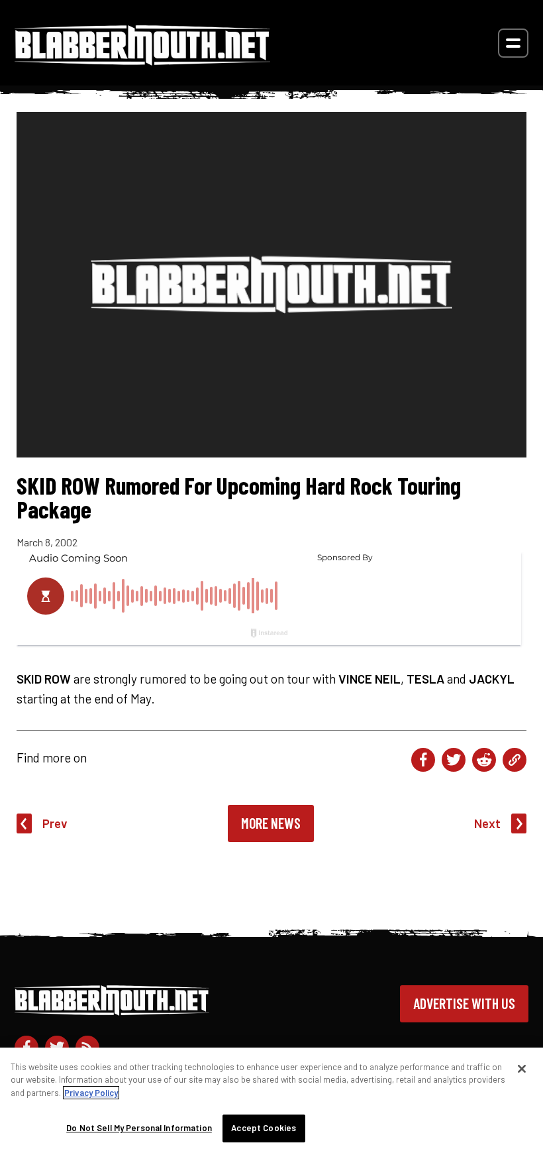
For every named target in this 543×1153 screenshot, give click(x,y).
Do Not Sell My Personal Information (139, 1128)
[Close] (521, 1068)
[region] (271, 1100)
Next (487, 823)
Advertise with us (464, 1003)
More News (271, 822)
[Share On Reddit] (484, 760)
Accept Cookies (263, 1128)
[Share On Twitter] (454, 760)
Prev (55, 823)
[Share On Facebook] (423, 760)
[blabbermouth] (142, 60)
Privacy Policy (91, 1092)
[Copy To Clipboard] (514, 760)
